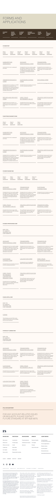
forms (5, 314)
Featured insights (35, 440)
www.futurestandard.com (13, 484)
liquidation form (9, 381)
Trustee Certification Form (45, 98)
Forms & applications (45, 443)
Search (19, 458)
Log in (4, 458)
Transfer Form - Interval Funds (43, 205)
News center (5, 452)
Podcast (33, 445)
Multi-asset (14, 449)
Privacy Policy (6, 468)
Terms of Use (13, 468)
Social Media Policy (21, 468)
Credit (13, 445)
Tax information (44, 448)
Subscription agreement (7, 63)
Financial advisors (25, 440)
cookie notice (40, 468)
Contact (14, 458)
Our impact (5, 449)
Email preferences (44, 450)
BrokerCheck (41, 492)
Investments (14, 440)
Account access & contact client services (46, 441)
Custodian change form (26, 80)
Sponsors (24, 445)
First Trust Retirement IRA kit (26, 98)
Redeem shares (44, 446)
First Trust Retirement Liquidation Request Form (8, 275)
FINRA (28, 492)
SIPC (30, 492)
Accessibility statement (31, 468)
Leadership (5, 447)
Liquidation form (26, 259)
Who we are (5, 440)
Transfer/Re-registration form (44, 63)
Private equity (15, 442)
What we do (5, 442)
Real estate (14, 447)
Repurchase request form (10, 98)
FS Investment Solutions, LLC (41, 478)
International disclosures (46, 453)
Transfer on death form (10, 80)
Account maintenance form (26, 63)
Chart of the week (35, 447)
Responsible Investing (16, 452)
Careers (9, 458)
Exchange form (42, 80)
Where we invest (6, 445)
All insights (34, 442)
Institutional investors (26, 442)
